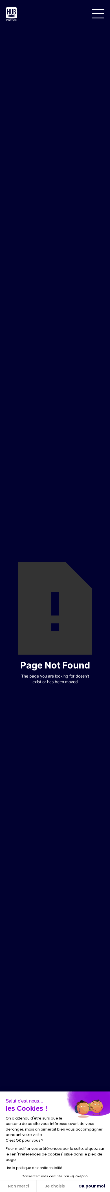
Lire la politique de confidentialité (34, 1167)
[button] (98, 14)
